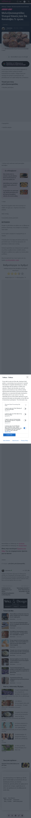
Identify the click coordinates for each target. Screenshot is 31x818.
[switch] (25, 409)
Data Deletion (6, 440)
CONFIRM (9, 434)
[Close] (27, 377)
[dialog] (15, 409)
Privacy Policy (24, 440)
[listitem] (15, 405)
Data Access (15, 440)
